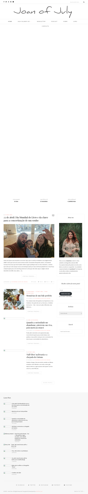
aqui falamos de (24, 21)
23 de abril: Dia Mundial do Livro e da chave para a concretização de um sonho (26, 219)
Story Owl (8, 214)
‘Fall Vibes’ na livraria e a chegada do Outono (36, 355)
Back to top (79, 491)
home (10, 21)
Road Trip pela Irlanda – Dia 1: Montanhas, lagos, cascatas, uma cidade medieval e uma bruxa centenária (22, 437)
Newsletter (41, 21)
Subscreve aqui (65, 293)
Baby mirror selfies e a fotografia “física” (20, 466)
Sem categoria (33, 320)
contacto (45, 26)
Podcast (54, 21)
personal (31, 291)
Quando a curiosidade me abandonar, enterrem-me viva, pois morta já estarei (39, 325)
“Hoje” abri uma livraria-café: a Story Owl (19, 445)
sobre (65, 21)
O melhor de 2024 (16, 472)
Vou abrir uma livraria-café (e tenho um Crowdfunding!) (19, 458)
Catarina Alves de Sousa (19, 281)
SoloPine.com (39, 491)
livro (75, 21)
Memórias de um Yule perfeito (39, 295)
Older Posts (47, 382)
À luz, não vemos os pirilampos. (20, 451)
